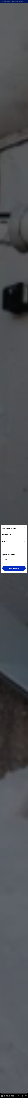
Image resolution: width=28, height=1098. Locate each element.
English (5, 559)
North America (6, 534)
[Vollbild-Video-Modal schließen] (24, 527)
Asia (3, 548)
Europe (4, 541)
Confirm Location (14, 568)
